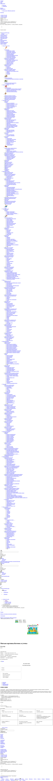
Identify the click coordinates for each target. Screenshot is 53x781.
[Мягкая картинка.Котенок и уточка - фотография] (32, 629)
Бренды (1, 736)
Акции (1, 735)
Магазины (4, 5)
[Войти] (0, 584)
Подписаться (3, 731)
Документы (2, 742)
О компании (4, 6)
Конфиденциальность (4, 776)
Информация (2, 743)
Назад (6, 600)
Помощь (1, 747)
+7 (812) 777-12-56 (3, 15)
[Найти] (1, 557)
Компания (2, 738)
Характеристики (5, 684)
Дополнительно (5, 685)
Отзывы (3, 683)
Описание (4, 682)
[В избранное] (1, 648)
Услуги (1, 737)
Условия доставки (3, 750)
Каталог (1, 734)
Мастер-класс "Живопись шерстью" (8, 10)
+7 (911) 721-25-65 (3, 17)
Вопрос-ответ (2, 752)
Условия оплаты (3, 749)
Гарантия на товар (3, 751)
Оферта (1, 777)
